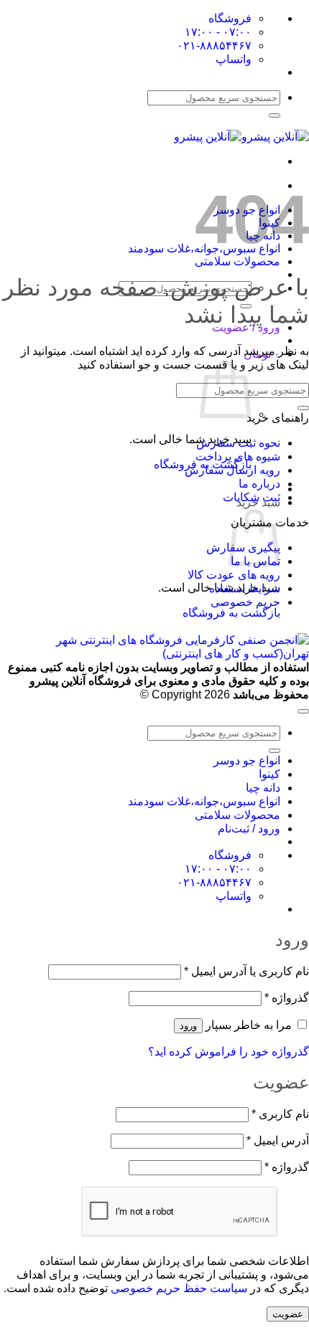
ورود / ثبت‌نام (249, 828)
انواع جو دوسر (246, 760)
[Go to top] (303, 711)
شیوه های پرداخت (237, 456)
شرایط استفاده (244, 588)
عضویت (287, 1314)
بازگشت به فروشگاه (231, 613)
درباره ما (259, 484)
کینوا (269, 774)
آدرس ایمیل (277, 1140)
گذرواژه (286, 998)
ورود (188, 1025)
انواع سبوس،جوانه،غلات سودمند (204, 801)
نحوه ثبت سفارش (238, 443)
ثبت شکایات (251, 497)
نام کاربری (280, 1114)
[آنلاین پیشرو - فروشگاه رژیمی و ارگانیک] (241, 137)
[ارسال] (274, 115)
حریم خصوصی (245, 602)
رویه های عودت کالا (234, 575)
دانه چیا (263, 788)
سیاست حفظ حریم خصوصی (179, 1288)
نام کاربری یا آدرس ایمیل (246, 971)
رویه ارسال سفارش (232, 470)
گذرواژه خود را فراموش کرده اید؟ (228, 1051)
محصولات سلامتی (237, 261)
